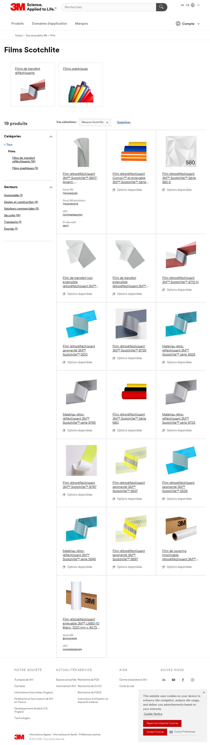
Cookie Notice (153, 714)
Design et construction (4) (21, 202)
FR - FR (185, 5)
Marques (81, 23)
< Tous (8, 144)
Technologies (22, 718)
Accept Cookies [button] (155, 732)
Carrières (19, 686)
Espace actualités (66, 679)
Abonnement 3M (66, 686)
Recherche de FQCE (89, 692)
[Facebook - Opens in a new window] (183, 680)
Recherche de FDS (88, 679)
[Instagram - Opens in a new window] (192, 680)
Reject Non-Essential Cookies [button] (162, 723)
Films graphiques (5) (25, 168)
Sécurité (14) (12, 215)
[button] (182, 732)
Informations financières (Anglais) (33, 692)
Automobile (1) (13, 195)
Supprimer (123, 122)
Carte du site (126, 686)
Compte (188, 24)
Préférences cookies (89, 735)
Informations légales (40, 735)
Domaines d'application (49, 23)
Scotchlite (93, 122)
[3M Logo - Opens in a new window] (33, 7)
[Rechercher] (161, 7)
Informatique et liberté (65, 735)
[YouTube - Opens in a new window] (173, 680)
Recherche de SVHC (90, 686)
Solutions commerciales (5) (21, 208)
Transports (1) (12, 222)
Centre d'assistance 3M (133, 679)
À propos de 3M (23, 679)
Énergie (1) (10, 229)
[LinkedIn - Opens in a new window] (164, 680)
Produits (17, 23)
